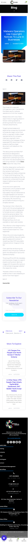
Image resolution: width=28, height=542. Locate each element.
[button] (4, 537)
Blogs (16, 11)
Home (11, 11)
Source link (6, 283)
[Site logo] (14, 2)
